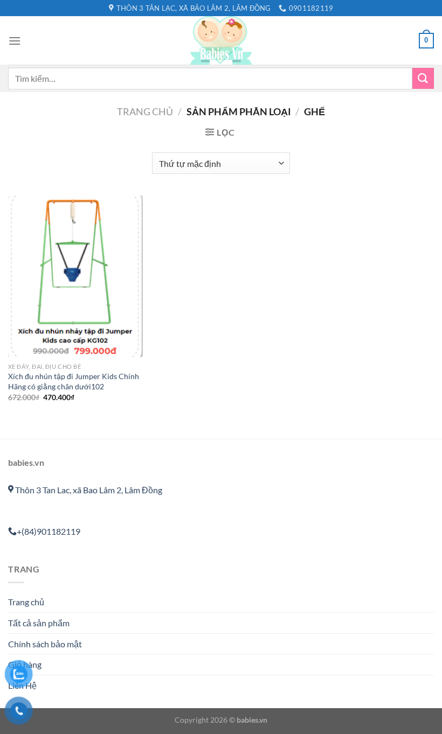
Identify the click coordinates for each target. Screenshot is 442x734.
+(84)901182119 (48, 531)
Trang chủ (145, 111)
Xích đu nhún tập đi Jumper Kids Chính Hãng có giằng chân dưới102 (73, 381)
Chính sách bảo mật (45, 644)
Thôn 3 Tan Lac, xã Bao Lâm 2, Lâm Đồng (87, 490)
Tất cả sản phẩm (39, 623)
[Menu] (14, 40)
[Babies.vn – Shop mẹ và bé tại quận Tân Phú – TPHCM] (221, 40)
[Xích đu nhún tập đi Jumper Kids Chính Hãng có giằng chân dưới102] (75, 276)
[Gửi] (423, 78)
